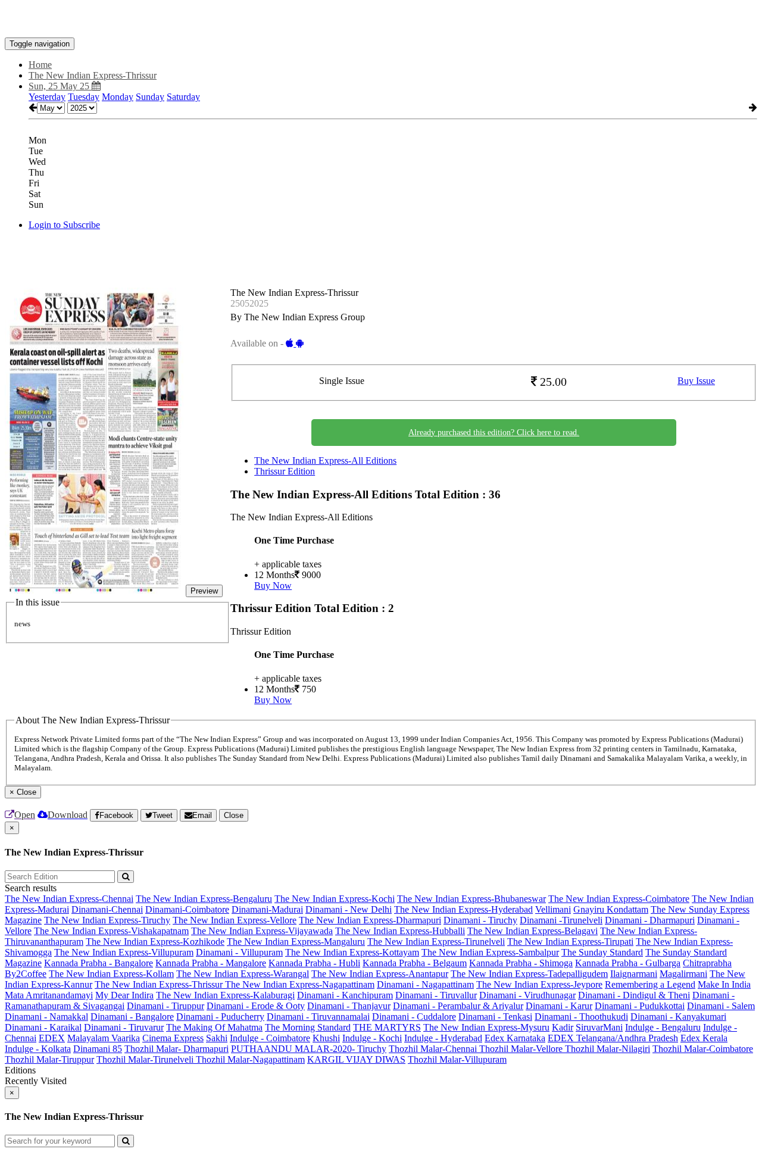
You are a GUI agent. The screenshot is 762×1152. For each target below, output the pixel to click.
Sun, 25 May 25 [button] (60, 86)
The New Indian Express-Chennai (69, 899)
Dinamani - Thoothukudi (581, 1016)
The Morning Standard (308, 1027)
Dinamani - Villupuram (239, 952)
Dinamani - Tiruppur (165, 1006)
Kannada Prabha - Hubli (314, 963)
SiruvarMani (599, 1027)
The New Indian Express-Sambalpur (490, 952)
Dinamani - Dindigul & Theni (634, 995)
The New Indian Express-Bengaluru (204, 899)
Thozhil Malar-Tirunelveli (146, 1059)
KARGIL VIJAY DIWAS (356, 1059)
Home (40, 65)
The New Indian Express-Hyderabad (463, 909)
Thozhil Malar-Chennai (434, 1049)
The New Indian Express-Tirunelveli (436, 941)
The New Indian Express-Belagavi (532, 931)
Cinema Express (173, 1038)
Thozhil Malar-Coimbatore (702, 1049)
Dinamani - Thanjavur (349, 1006)
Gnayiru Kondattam (610, 909)
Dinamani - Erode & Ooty (256, 1006)
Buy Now (273, 585)
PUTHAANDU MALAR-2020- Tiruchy (308, 1049)
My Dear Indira (124, 995)
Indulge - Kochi (372, 1038)
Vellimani (553, 909)
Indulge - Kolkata (38, 1049)
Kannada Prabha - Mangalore (210, 963)
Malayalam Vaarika (103, 1038)
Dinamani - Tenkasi (495, 1016)
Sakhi (216, 1038)
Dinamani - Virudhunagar (527, 995)
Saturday (183, 97)
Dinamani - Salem (721, 1006)
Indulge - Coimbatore (270, 1038)
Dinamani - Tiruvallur (436, 995)
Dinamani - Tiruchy (480, 920)
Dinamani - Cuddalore (414, 1016)
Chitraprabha (707, 963)
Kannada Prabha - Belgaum (415, 963)
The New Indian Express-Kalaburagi (225, 995)
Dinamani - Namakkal (46, 1016)
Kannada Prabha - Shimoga (521, 963)
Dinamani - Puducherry (220, 1016)
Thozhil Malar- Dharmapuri (176, 1049)
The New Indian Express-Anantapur (379, 974)
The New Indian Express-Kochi (334, 899)
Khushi (326, 1038)
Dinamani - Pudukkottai (640, 1006)
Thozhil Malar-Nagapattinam (250, 1059)
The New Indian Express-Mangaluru (296, 941)
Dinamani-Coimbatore (187, 909)
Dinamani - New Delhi (348, 909)
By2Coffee (25, 974)
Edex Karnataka (515, 1038)
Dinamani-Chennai (107, 909)
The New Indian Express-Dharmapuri (370, 920)
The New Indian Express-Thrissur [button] (93, 75)
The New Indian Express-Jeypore (539, 984)
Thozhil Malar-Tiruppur (49, 1059)
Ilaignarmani (633, 974)
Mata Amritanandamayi (49, 995)
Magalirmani (683, 974)
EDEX (52, 1038)
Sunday (150, 97)
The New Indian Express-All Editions (325, 460)
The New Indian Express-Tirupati (570, 941)
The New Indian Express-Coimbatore (618, 899)
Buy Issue (696, 381)
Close (233, 815)
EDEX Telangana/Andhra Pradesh (613, 1038)
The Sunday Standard (602, 952)
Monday (117, 97)
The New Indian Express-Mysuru (486, 1027)
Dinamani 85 (97, 1049)
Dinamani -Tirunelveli (561, 920)
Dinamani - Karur (559, 1006)
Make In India (724, 984)
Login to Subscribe (64, 225)
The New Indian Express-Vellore (234, 920)
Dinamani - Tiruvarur (124, 1027)
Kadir (562, 1027)
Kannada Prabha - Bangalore (98, 963)
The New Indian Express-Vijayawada (262, 931)
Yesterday (47, 97)
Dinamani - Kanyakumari (678, 1016)
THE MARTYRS (387, 1027)
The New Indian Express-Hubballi (400, 931)
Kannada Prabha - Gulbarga (627, 963)
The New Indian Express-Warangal (242, 974)
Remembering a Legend (650, 984)
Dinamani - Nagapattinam (425, 984)
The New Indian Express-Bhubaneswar (471, 899)
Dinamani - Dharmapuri (650, 920)
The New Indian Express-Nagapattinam (299, 984)
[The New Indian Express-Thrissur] (381, 20)
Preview (204, 590)
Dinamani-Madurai (267, 909)
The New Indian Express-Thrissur (160, 984)
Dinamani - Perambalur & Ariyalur (458, 1006)
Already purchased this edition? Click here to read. (493, 432)
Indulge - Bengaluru (663, 1027)
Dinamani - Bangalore (132, 1016)
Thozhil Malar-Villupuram (457, 1059)
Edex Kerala (703, 1038)
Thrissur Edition (284, 471)
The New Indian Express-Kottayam (352, 952)
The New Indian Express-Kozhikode (155, 941)
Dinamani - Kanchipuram (345, 995)
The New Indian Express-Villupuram (123, 952)
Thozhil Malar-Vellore (522, 1049)
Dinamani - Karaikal (43, 1027)
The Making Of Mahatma (214, 1027)
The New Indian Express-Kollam (111, 974)
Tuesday (83, 97)
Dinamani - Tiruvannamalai (318, 1016)
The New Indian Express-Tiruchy (107, 920)
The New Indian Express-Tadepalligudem (529, 974)
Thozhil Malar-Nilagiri (607, 1049)
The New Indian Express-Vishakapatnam (111, 931)
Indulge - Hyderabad (443, 1038)
